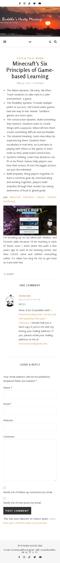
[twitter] (34, 3)
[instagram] (25, 3)
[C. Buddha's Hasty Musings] (30, 22)
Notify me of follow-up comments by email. (27, 492)
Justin (10, 273)
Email (7, 404)
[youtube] (39, 3)
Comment (8, 436)
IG (26, 552)
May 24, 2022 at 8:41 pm (29, 299)
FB (23, 552)
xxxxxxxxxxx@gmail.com (33, 343)
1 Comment (38, 83)
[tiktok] (29, 3)
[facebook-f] (20, 3)
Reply (22, 304)
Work (40, 58)
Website (8, 420)
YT (36, 552)
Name (7, 387)
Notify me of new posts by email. (22, 502)
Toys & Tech (25, 58)
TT (30, 552)
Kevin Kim (24, 295)
